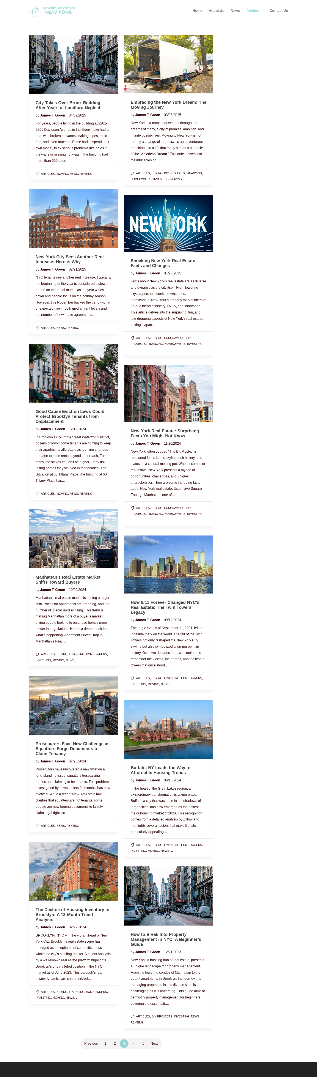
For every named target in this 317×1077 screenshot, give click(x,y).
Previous (91, 1043)
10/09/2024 (77, 590)
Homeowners (141, 179)
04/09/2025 (77, 115)
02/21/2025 (77, 269)
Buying (157, 173)
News (235, 11)
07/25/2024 (77, 761)
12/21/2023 (172, 952)
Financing (194, 173)
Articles (252, 11)
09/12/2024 (172, 620)
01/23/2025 (172, 273)
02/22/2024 (77, 927)
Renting (86, 173)
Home (197, 11)
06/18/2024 (172, 780)
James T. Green (53, 115)
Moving (62, 173)
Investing (161, 179)
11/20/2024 (172, 443)
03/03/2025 (172, 115)
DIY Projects (174, 173)
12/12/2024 (77, 429)
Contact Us (279, 11)
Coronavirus (174, 338)
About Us (216, 11)
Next (154, 1043)
